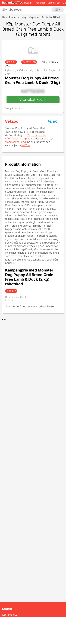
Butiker (28, 2)
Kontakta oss (9, 614)
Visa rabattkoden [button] (32, 99)
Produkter (39, 2)
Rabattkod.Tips (12, 2)
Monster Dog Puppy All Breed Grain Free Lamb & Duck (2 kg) (32, 80)
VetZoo (11, 121)
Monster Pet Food (15, 141)
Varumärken (54, 2)
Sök (57, 9)
